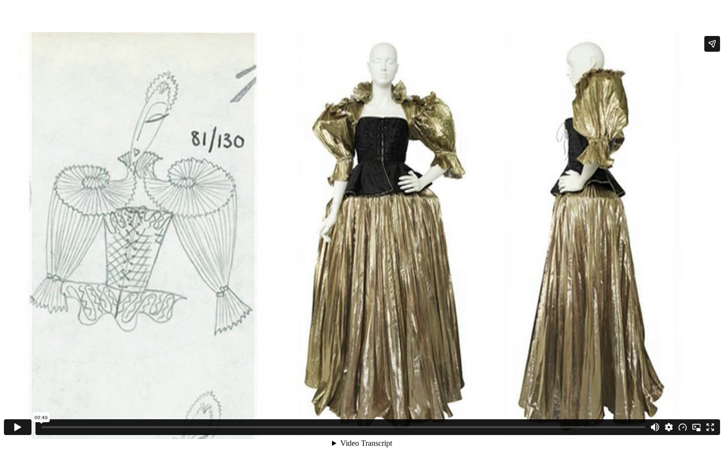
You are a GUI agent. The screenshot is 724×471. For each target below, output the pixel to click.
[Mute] (655, 427)
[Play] (18, 427)
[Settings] (669, 427)
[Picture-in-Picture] (696, 427)
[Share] (712, 44)
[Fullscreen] (710, 427)
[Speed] (683, 427)
